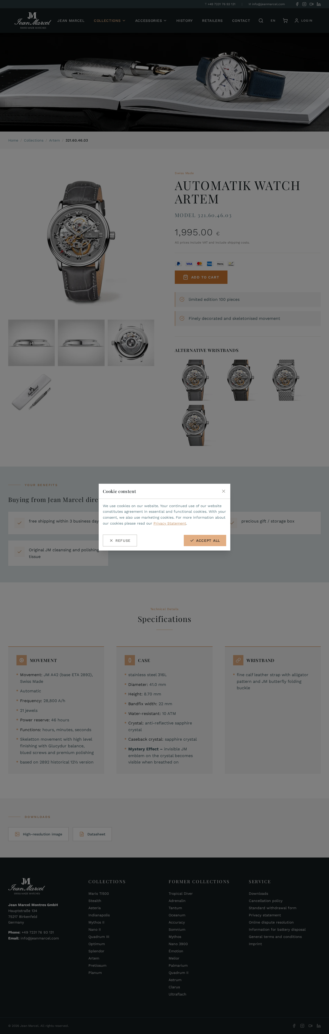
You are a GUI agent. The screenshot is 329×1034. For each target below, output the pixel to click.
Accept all (208, 540)
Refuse (123, 540)
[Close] (223, 491)
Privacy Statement (169, 523)
